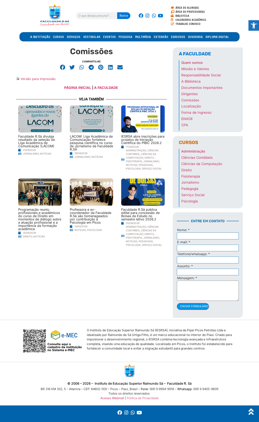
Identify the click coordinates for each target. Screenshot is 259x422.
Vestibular (91, 36)
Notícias (45, 153)
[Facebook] (141, 15)
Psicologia (133, 168)
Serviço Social (152, 168)
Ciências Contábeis (197, 158)
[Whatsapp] (154, 15)
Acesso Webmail (112, 398)
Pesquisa (125, 36)
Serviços (73, 36)
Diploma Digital (217, 36)
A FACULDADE (106, 88)
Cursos (58, 36)
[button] (62, 67)
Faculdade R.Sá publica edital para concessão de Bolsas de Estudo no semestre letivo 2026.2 (140, 214)
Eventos (109, 36)
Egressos (178, 36)
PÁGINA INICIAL (77, 88)
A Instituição (40, 36)
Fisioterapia (134, 161)
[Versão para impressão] (17, 79)
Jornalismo (31, 153)
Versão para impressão (38, 79)
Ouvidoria (195, 36)
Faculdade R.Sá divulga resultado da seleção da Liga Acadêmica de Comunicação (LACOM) (36, 141)
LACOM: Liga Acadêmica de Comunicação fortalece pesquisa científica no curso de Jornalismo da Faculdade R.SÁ (91, 142)
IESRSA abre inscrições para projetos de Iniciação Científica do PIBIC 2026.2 (143, 139)
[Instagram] (147, 15)
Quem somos (192, 63)
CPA (184, 125)
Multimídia (143, 36)
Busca (124, 15)
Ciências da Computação (201, 164)
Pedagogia (146, 164)
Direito (149, 157)
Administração (136, 150)
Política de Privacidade (143, 398)
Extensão (161, 36)
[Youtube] (160, 15)
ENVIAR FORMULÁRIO (194, 306)
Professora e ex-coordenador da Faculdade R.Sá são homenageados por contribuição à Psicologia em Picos (90, 215)
